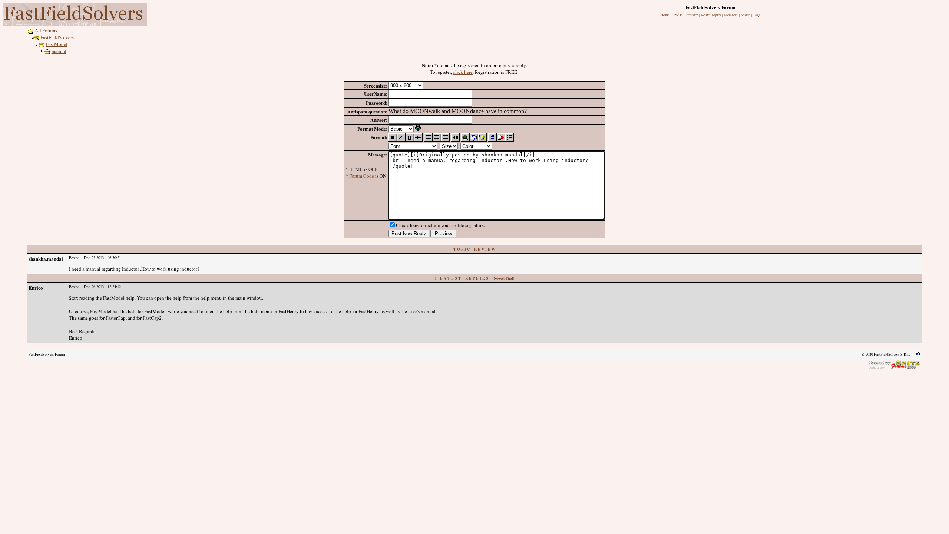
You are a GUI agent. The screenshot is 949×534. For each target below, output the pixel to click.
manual (59, 51)
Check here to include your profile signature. (440, 225)
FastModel (56, 44)
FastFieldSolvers (57, 37)
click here (463, 72)
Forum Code (361, 175)
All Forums (46, 30)
